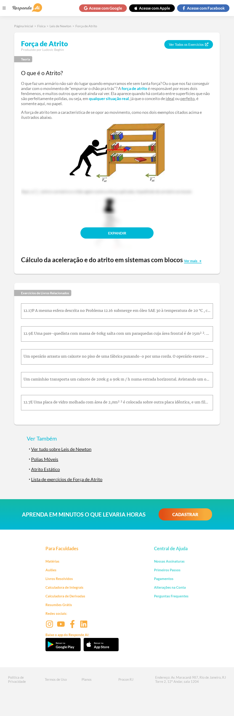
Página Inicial (23, 26)
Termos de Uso (56, 679)
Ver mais (191, 261)
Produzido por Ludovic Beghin (42, 50)
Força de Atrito (86, 26)
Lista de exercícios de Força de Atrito (66, 479)
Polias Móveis (44, 459)
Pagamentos (163, 579)
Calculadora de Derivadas (65, 596)
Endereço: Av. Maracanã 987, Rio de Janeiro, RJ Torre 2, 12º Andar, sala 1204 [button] (190, 679)
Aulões (50, 570)
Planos (87, 679)
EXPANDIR (117, 233)
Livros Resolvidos (59, 579)
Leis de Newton (60, 26)
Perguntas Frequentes (171, 596)
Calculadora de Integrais (64, 587)
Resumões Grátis (58, 605)
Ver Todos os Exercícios (186, 44)
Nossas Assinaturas (169, 561)
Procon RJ (125, 679)
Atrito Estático (45, 469)
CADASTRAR (185, 514)
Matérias (52, 561)
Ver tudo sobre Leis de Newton (61, 449)
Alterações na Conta (170, 587)
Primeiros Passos (167, 570)
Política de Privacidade (17, 679)
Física (41, 26)
